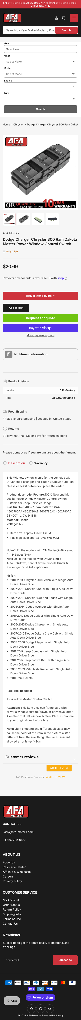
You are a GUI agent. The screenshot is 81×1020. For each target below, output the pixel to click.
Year (6, 43)
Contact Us (10, 923)
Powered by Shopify (52, 1015)
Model (7, 68)
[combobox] (40, 30)
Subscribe (65, 959)
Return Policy (12, 909)
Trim (6, 92)
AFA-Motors (11, 233)
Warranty (40, 463)
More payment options (40, 335)
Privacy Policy (12, 881)
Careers (8, 876)
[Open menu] (74, 18)
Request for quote (40, 318)
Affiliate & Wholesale (17, 872)
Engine (8, 80)
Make (7, 55)
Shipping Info (12, 914)
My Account (11, 900)
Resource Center (14, 867)
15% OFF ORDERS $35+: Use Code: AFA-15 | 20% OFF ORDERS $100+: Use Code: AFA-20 (40, 4)
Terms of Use (12, 919)
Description (16, 463)
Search (66, 30)
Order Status (11, 905)
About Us (9, 862)
